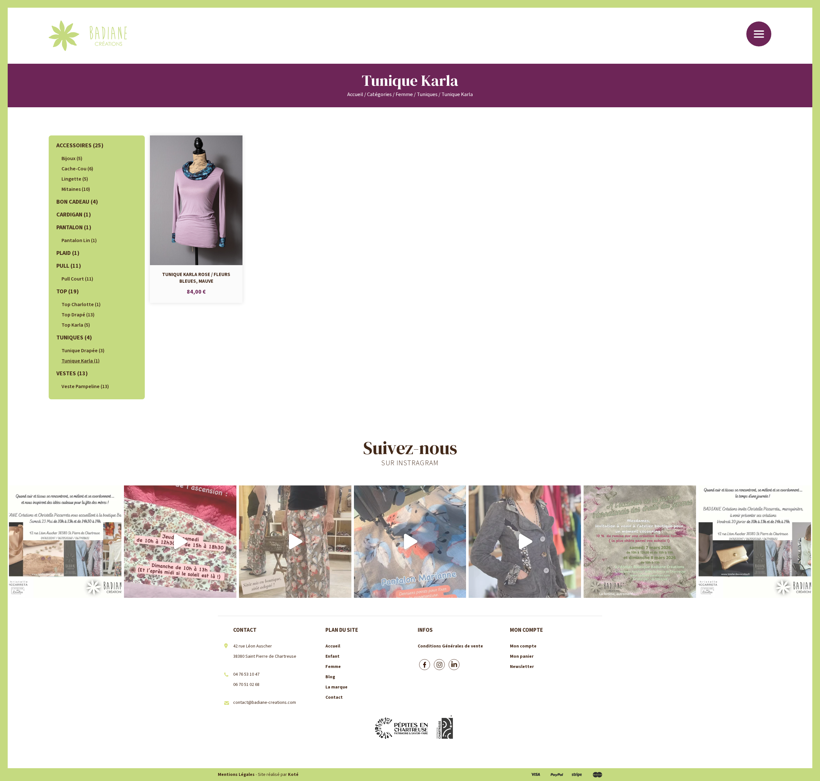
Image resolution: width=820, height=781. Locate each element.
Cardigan (73, 215)
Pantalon (73, 228)
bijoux (72, 158)
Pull (68, 266)
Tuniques (427, 94)
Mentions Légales (236, 774)
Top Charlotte (81, 304)
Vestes (72, 374)
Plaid (67, 253)
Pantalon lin (79, 240)
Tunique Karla (81, 360)
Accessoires (79, 146)
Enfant (332, 656)
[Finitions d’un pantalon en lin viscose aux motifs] (410, 541)
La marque (336, 687)
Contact (334, 697)
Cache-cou (77, 168)
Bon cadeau (77, 202)
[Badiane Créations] (88, 35)
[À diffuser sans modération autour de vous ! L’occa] (755, 541)
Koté (293, 774)
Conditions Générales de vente (450, 646)
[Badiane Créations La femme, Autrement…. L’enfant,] (180, 541)
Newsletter (522, 666)
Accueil (355, 94)
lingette (75, 179)
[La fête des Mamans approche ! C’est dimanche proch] (65, 541)
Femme (404, 94)
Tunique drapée (83, 350)
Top (67, 292)
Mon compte (523, 646)
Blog (330, 677)
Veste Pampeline (85, 386)
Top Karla (76, 325)
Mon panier (522, 656)
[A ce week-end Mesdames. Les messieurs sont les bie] (640, 541)
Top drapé (78, 314)
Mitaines (76, 189)
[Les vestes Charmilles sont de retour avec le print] (525, 541)
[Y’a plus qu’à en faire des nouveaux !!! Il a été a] (295, 541)
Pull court (77, 278)
